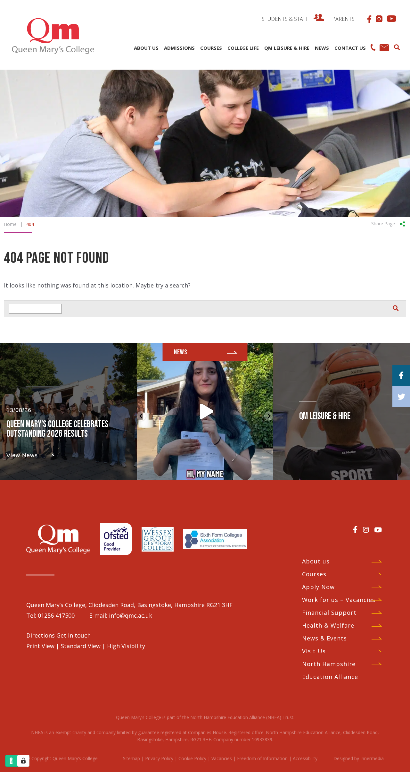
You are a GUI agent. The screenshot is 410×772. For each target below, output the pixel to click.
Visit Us (314, 651)
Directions (41, 635)
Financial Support (329, 612)
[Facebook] (355, 529)
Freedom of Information (262, 758)
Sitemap (131, 758)
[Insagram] (366, 529)
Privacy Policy (159, 758)
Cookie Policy (192, 758)
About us (316, 561)
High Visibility (126, 646)
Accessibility (305, 758)
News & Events (324, 638)
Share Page (383, 223)
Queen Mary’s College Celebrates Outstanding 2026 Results (57, 429)
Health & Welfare (328, 625)
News (180, 352)
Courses (314, 574)
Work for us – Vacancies (338, 600)
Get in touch (73, 635)
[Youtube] (378, 529)
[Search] (397, 46)
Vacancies (221, 758)
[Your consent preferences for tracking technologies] (23, 761)
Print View (40, 646)
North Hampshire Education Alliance (330, 670)
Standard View (81, 646)
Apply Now (318, 587)
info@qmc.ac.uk (130, 615)
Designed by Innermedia (358, 758)
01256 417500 (56, 615)
